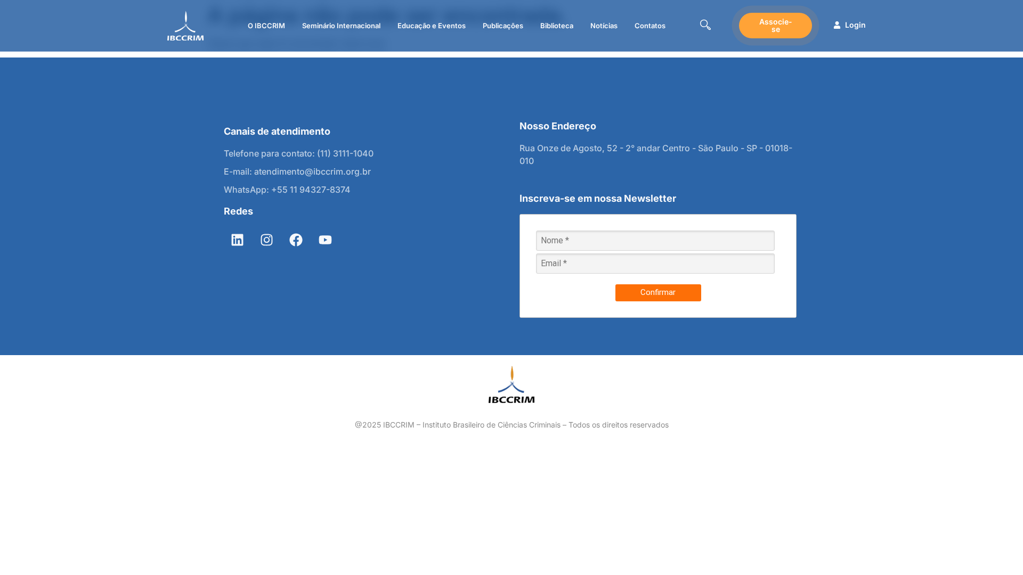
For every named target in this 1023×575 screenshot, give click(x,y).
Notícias (604, 25)
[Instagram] (266, 240)
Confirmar (658, 292)
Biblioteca (556, 25)
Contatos (650, 25)
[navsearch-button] (705, 26)
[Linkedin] (237, 240)
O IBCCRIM (266, 25)
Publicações (503, 25)
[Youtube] (325, 240)
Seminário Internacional (341, 25)
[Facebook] (295, 240)
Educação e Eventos (431, 25)
